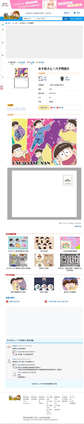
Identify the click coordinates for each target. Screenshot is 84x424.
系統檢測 (57, 409)
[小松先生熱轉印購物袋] (70, 243)
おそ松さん (11, 109)
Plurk (24, 401)
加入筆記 (41, 62)
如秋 (45, 79)
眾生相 (67, 79)
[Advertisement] (44, 42)
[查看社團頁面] (62, 78)
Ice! (72, 19)
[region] (27, 321)
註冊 (78, 13)
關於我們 (26, 397)
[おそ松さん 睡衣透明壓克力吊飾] (18, 243)
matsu (14, 359)
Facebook (26, 403)
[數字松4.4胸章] (44, 260)
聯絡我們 (42, 397)
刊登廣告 (65, 397)
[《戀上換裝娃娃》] (42, 4)
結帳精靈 (72, 403)
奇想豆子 (15, 346)
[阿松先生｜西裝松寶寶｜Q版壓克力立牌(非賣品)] (70, 260)
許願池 (41, 403)
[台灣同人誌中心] (12, 14)
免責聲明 (34, 399)
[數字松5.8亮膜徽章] (70, 283)
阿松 (17, 109)
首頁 (9, 23)
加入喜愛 (32, 62)
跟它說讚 (22, 62)
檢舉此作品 (78, 226)
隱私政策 (34, 397)
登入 (68, 13)
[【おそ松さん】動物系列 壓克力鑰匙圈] (18, 260)
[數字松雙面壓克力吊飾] (18, 283)
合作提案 (65, 399)
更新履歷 (26, 399)
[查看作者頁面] (40, 78)
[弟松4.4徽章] (44, 283)
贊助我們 (65, 401)
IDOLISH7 (79, 19)
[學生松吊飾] (44, 243)
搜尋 (66, 19)
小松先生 (22, 109)
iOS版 (72, 401)
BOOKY (49, 414)
